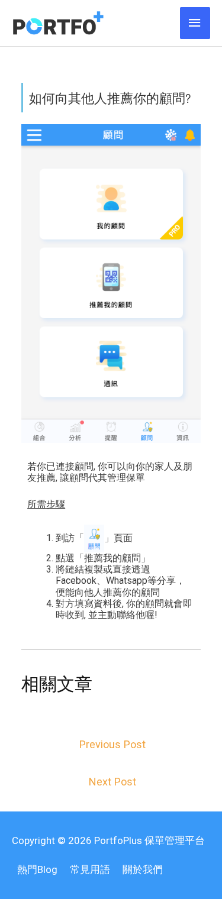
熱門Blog (37, 869)
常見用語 (90, 869)
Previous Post (112, 744)
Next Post (112, 781)
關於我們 (143, 869)
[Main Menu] (195, 23)
